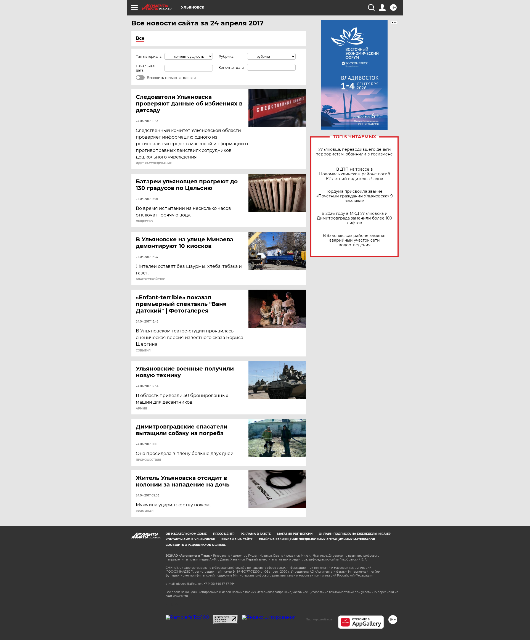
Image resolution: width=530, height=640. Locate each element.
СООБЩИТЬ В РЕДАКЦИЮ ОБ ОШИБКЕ (196, 545)
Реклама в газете (256, 534)
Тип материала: (149, 56)
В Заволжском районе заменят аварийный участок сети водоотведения (354, 240)
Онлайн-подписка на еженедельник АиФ (355, 534)
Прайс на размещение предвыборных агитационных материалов (317, 539)
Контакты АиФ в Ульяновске (190, 539)
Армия (141, 408)
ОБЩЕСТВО (144, 221)
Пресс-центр (223, 534)
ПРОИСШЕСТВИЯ (148, 460)
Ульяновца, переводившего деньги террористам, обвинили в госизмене (354, 152)
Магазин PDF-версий (294, 534)
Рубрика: (226, 56)
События (143, 350)
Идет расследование (154, 163)
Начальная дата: (145, 68)
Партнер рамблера (319, 619)
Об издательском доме (186, 534)
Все (140, 38)
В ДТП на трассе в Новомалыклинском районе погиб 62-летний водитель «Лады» (354, 174)
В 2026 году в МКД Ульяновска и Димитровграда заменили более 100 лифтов (354, 218)
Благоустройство (150, 279)
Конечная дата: (232, 67)
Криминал (144, 511)
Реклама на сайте (237, 539)
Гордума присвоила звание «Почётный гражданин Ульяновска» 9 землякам (354, 196)
